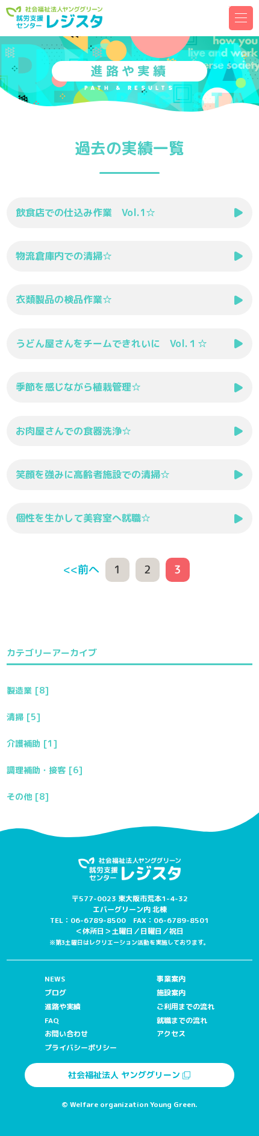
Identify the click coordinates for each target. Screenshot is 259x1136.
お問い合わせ (66, 1034)
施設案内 (171, 993)
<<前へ (81, 569)
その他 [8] (28, 796)
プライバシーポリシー (81, 1047)
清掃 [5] (23, 717)
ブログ (55, 993)
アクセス (171, 1034)
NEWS (55, 979)
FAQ (52, 1020)
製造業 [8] (28, 690)
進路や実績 (63, 1006)
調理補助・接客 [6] (45, 770)
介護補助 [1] (32, 743)
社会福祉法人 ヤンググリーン (125, 1074)
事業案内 (171, 979)
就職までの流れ (182, 1020)
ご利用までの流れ (185, 1006)
